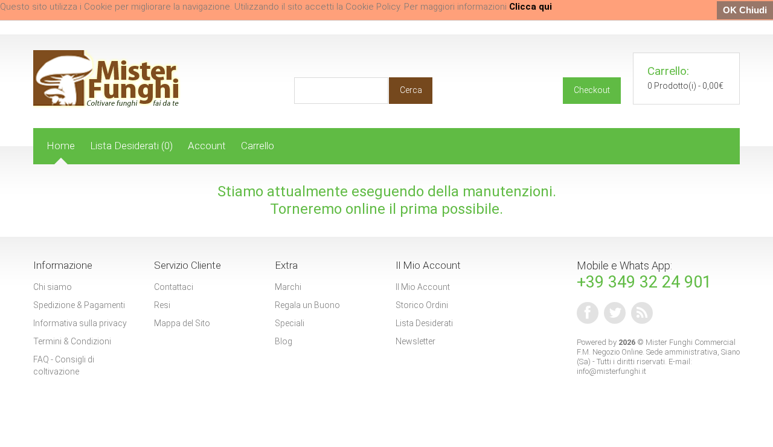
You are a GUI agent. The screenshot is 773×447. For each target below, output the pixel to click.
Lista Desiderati (424, 323)
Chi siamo (52, 287)
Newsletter (415, 341)
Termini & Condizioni (72, 341)
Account (207, 146)
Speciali (289, 323)
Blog (283, 341)
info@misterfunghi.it (611, 371)
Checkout (592, 90)
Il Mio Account (423, 287)
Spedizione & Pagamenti (79, 305)
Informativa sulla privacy (80, 323)
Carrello (257, 146)
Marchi (288, 287)
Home (61, 146)
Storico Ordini (422, 305)
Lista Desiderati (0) (131, 146)
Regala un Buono (307, 305)
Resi (162, 305)
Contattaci (173, 287)
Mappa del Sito (182, 323)
